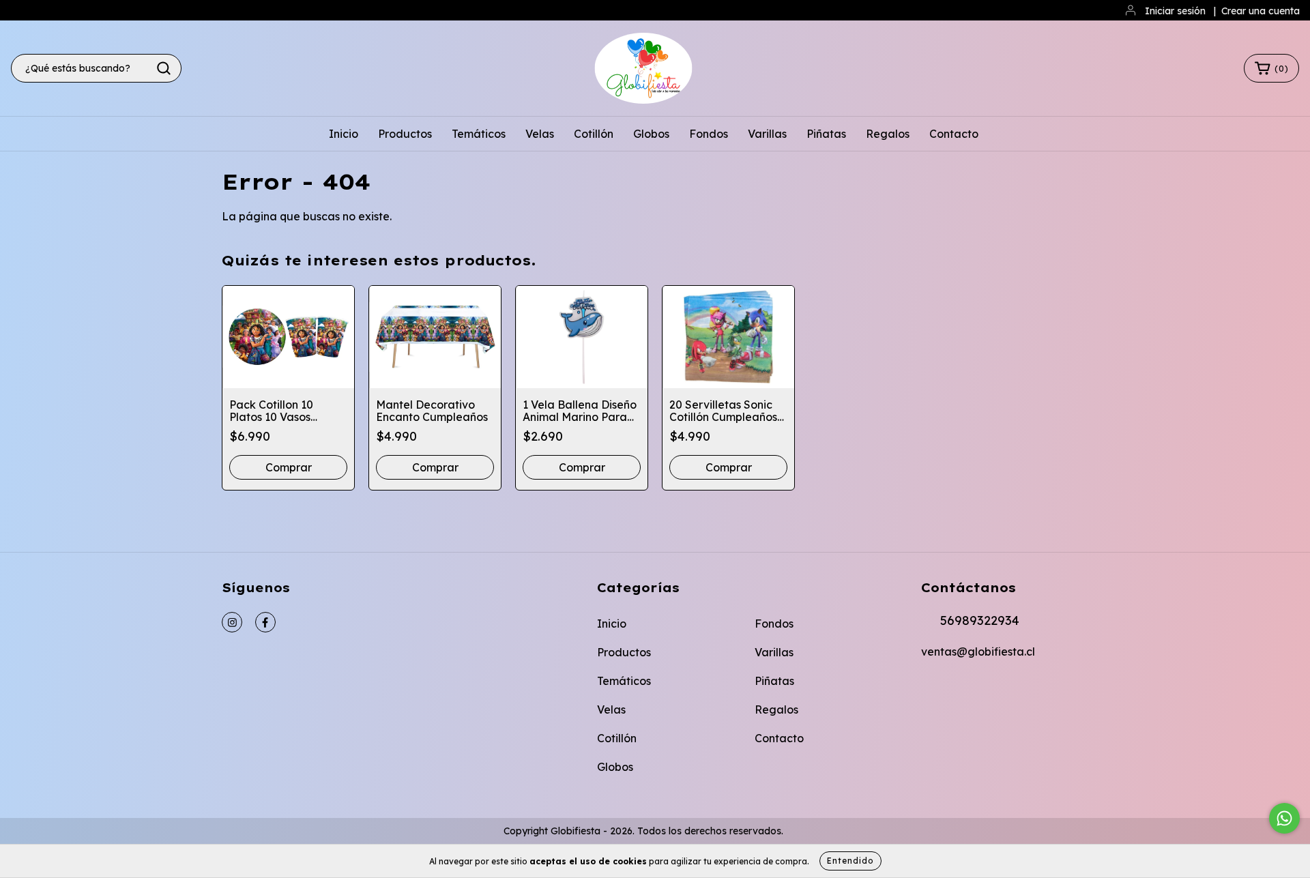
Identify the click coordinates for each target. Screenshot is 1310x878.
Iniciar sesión (1175, 11)
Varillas (767, 134)
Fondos (708, 134)
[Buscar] (163, 68)
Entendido (850, 860)
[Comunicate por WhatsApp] (1284, 818)
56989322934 (979, 620)
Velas (539, 134)
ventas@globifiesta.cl (978, 651)
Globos (651, 134)
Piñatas (826, 134)
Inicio (343, 134)
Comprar (435, 467)
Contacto (953, 134)
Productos (405, 134)
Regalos (887, 134)
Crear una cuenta (1260, 11)
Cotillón (593, 134)
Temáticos (479, 134)
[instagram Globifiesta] (232, 622)
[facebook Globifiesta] (265, 622)
